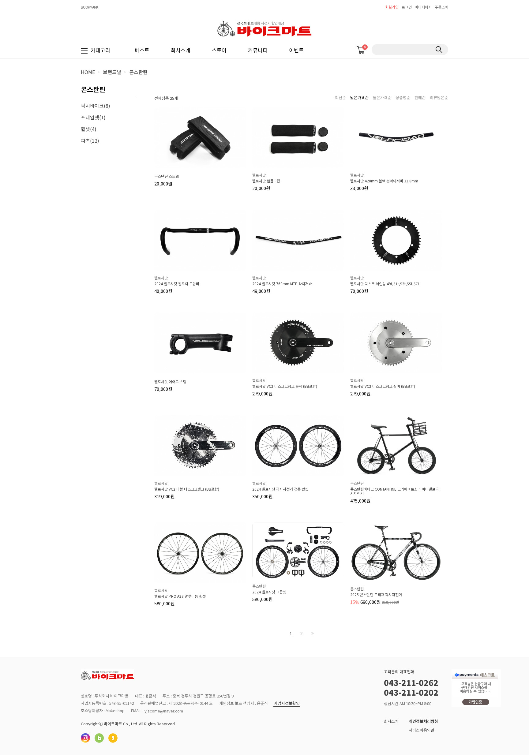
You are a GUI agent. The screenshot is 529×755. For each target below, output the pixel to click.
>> (312, 633)
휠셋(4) (88, 129)
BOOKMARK (89, 6)
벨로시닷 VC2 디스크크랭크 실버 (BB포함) (382, 386)
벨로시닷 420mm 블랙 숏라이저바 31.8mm (384, 181)
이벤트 (296, 50)
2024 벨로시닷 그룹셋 (269, 592)
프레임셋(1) (93, 117)
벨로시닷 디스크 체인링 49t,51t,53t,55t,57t (384, 284)
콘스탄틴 (138, 72)
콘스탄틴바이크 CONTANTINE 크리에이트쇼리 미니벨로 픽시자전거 (395, 491)
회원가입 (392, 6)
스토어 (219, 50)
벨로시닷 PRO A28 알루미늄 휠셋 (180, 596)
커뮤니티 (258, 50)
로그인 (407, 6)
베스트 (142, 50)
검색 (438, 49)
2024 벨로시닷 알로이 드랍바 (176, 284)
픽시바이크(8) (95, 106)
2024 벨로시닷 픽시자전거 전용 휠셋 (280, 489)
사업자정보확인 (287, 703)
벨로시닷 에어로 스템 (170, 381)
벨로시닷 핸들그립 (266, 181)
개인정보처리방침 (423, 721)
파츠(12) (90, 140)
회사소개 (180, 50)
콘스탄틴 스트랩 (166, 176)
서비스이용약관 (421, 730)
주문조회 (441, 6)
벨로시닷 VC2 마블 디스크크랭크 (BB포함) (186, 489)
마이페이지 (423, 6)
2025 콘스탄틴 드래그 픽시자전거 (376, 594)
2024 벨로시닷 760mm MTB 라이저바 (282, 284)
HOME (88, 72)
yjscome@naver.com (163, 711)
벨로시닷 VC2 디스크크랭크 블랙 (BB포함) (284, 386)
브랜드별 (112, 72)
